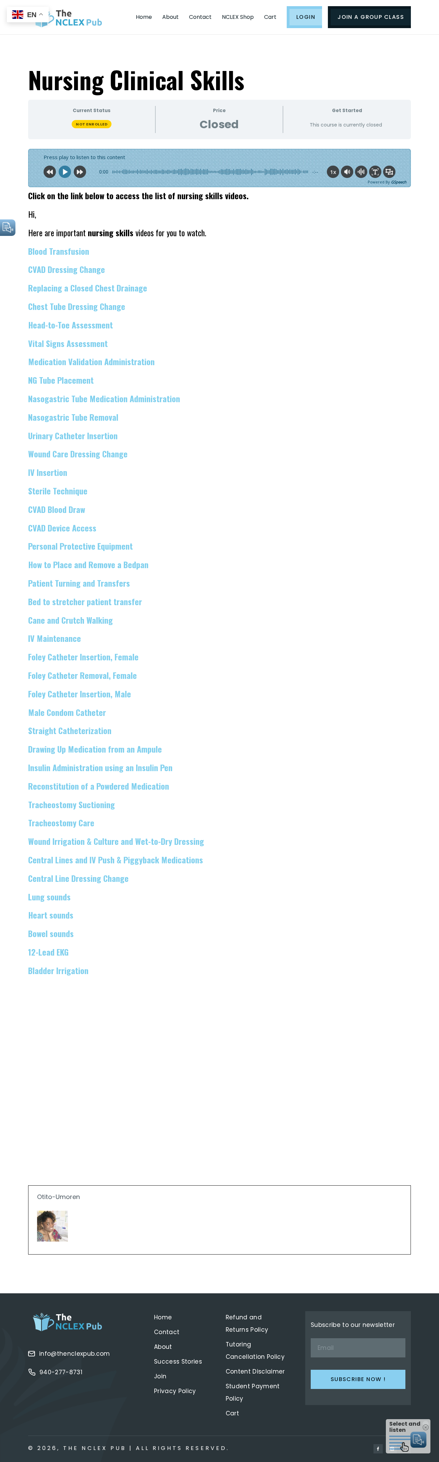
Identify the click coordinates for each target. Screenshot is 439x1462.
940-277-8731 (60, 1372)
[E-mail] (41, 1254)
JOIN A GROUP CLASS (370, 17)
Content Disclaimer (255, 1371)
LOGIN (305, 17)
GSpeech (398, 182)
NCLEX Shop (238, 17)
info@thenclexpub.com (74, 1354)
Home (144, 17)
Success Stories (178, 1361)
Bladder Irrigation (58, 970)
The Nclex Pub (94, 1448)
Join (160, 1376)
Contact (200, 17)
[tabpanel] (219, 700)
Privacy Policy (175, 1391)
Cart (270, 17)
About (170, 17)
